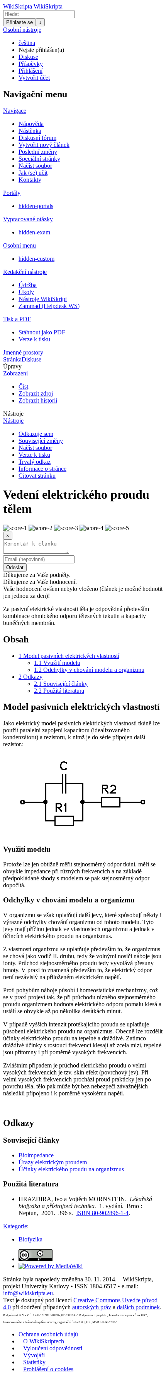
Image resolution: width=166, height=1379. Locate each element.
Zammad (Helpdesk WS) (49, 306)
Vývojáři (34, 1355)
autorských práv (91, 1307)
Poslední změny (38, 151)
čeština (27, 43)
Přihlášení (30, 70)
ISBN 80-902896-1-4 (102, 1213)
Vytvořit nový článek (44, 144)
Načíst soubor (35, 165)
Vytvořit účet (34, 77)
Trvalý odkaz (35, 461)
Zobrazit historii (38, 400)
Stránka (12, 359)
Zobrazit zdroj (36, 393)
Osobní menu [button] (19, 245)
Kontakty (30, 179)
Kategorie (15, 1226)
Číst (23, 386)
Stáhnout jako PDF (42, 332)
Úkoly (26, 292)
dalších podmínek (138, 1307)
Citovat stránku (37, 475)
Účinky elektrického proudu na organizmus (71, 1169)
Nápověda (31, 124)
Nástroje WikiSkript (43, 299)
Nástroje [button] (13, 413)
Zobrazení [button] (15, 373)
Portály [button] (11, 192)
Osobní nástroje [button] (22, 29)
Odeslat (15, 567)
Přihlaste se (19, 22)
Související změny (41, 440)
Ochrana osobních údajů (48, 1334)
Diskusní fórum (37, 137)
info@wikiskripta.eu (28, 1293)
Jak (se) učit (33, 172)
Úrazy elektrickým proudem (53, 1162)
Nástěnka (30, 130)
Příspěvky (31, 63)
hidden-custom (36, 258)
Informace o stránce (42, 468)
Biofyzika (30, 1239)
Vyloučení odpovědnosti (52, 1348)
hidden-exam (34, 232)
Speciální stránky (39, 158)
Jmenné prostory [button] (23, 352)
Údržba (28, 285)
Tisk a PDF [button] (17, 319)
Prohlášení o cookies (48, 1369)
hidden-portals (36, 206)
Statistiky (34, 1362)
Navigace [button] (14, 110)
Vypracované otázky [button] (28, 219)
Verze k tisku (34, 339)
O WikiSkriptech (43, 1341)
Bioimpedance (36, 1155)
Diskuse (28, 56)
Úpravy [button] (12, 366)
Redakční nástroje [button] (25, 272)
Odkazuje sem (36, 433)
